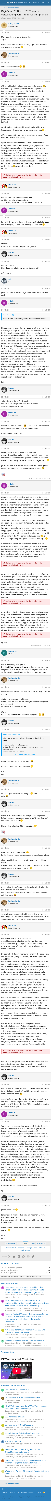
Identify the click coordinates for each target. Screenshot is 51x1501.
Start (39, 1492)
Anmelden (6, 177)
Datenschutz (14, 1492)
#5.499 (47, 1122)
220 (25, 1243)
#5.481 (47, 240)
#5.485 (47, 397)
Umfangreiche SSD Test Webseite (19, 1425)
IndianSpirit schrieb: (10, 734)
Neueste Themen (9, 1283)
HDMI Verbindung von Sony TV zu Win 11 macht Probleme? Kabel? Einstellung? (25, 1407)
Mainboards (9, 1446)
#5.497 (47, 934)
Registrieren (19, 177)
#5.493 (47, 811)
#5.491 (47, 730)
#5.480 (47, 218)
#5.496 (47, 910)
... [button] (21, 1243)
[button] (2, 1489)
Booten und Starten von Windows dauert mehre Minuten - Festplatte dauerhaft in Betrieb (25, 1461)
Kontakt (5, 1492)
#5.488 (47, 493)
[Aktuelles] (43, 2)
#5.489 (47, 660)
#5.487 (47, 448)
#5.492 (47, 789)
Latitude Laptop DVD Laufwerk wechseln (22, 1433)
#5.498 (47, 1084)
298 (33, 1243)
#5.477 (47, 62)
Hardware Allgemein (12, 1394)
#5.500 (47, 1205)
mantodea (7, 18)
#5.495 (47, 883)
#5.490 (47, 687)
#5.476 (47, 33)
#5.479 (47, 193)
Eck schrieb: (7, 315)
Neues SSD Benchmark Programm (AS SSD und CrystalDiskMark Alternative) (25, 1331)
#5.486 (47, 421)
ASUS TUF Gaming (13, 1441)
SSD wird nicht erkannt (14, 1416)
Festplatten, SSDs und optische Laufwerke (20, 1337)
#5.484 (47, 310)
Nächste (40, 1243)
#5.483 (47, 288)
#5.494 (47, 848)
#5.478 (47, 82)
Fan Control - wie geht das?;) (17, 1389)
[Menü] (3, 2)
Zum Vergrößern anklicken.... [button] (25, 754)
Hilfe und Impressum (28, 1492)
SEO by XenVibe (7, 1497)
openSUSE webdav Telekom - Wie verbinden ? (24, 1340)
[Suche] (48, 2)
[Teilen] (42, 32)
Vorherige (11, 1243)
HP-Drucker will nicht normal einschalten (22, 1397)
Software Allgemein (12, 1297)
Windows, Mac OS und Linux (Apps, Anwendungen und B (26, 1310)
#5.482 (47, 261)
